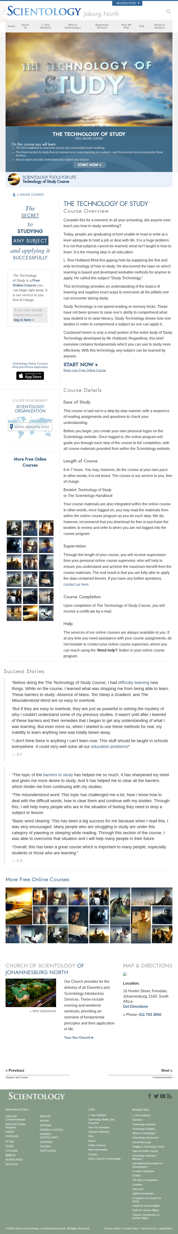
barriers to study (58, 775)
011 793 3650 (150, 1015)
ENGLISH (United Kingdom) (15, 1126)
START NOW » (89, 164)
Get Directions (135, 1006)
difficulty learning (133, 682)
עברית (10, 1141)
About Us (25, 26)
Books (91, 1140)
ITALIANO (45, 1146)
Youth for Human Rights (145, 1210)
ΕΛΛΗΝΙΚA (46, 1142)
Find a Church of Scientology (104, 1158)
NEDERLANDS (14, 1159)
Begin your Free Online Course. (85, 370)
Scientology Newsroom (145, 1137)
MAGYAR (45, 1116)
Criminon (137, 1184)
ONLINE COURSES (31, 194)
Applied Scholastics (143, 1193)
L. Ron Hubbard (45, 26)
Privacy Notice (113, 1228)
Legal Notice (165, 1228)
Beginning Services (101, 26)
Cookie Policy (131, 1228)
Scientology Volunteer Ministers (144, 1157)
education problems (109, 746)
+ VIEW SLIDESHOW (43, 1011)
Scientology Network (144, 1124)
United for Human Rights (146, 1205)
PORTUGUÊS (48, 1150)
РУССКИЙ (12, 1150)
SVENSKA (45, 1125)
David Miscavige (141, 1142)
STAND (136, 1175)
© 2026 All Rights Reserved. (48, 1228)
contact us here (76, 584)
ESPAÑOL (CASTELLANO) (49, 1136)
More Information (97, 1149)
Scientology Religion (143, 1128)
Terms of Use (148, 1228)
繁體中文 (11, 1155)
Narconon (137, 1189)
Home (11, 26)
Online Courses (97, 1145)
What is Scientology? (73, 26)
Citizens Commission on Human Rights (145, 1216)
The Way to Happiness (145, 1180)
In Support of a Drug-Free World (146, 1200)
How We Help (126, 26)
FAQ (141, 26)
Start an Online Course (145, 1151)
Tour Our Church (78, 1037)
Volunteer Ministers (99, 1131)
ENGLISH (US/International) (15, 1118)
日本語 (9, 1146)
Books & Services (159, 26)
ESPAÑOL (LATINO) (51, 1129)
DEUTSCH (12, 1164)
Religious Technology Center (148, 1146)
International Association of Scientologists (147, 1165)
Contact (92, 1154)
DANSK (10, 1131)
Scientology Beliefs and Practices (101, 1121)
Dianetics (137, 1119)
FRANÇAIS (12, 1136)
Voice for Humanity (98, 1127)
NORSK (44, 1120)
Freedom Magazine (143, 1171)
